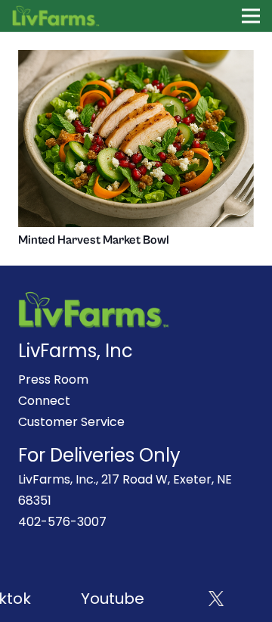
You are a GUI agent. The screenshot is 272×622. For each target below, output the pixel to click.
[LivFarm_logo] (56, 16)
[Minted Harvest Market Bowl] (136, 60)
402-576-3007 (62, 521)
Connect (44, 400)
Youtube (111, 598)
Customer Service (71, 422)
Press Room (53, 379)
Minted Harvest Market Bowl (93, 240)
